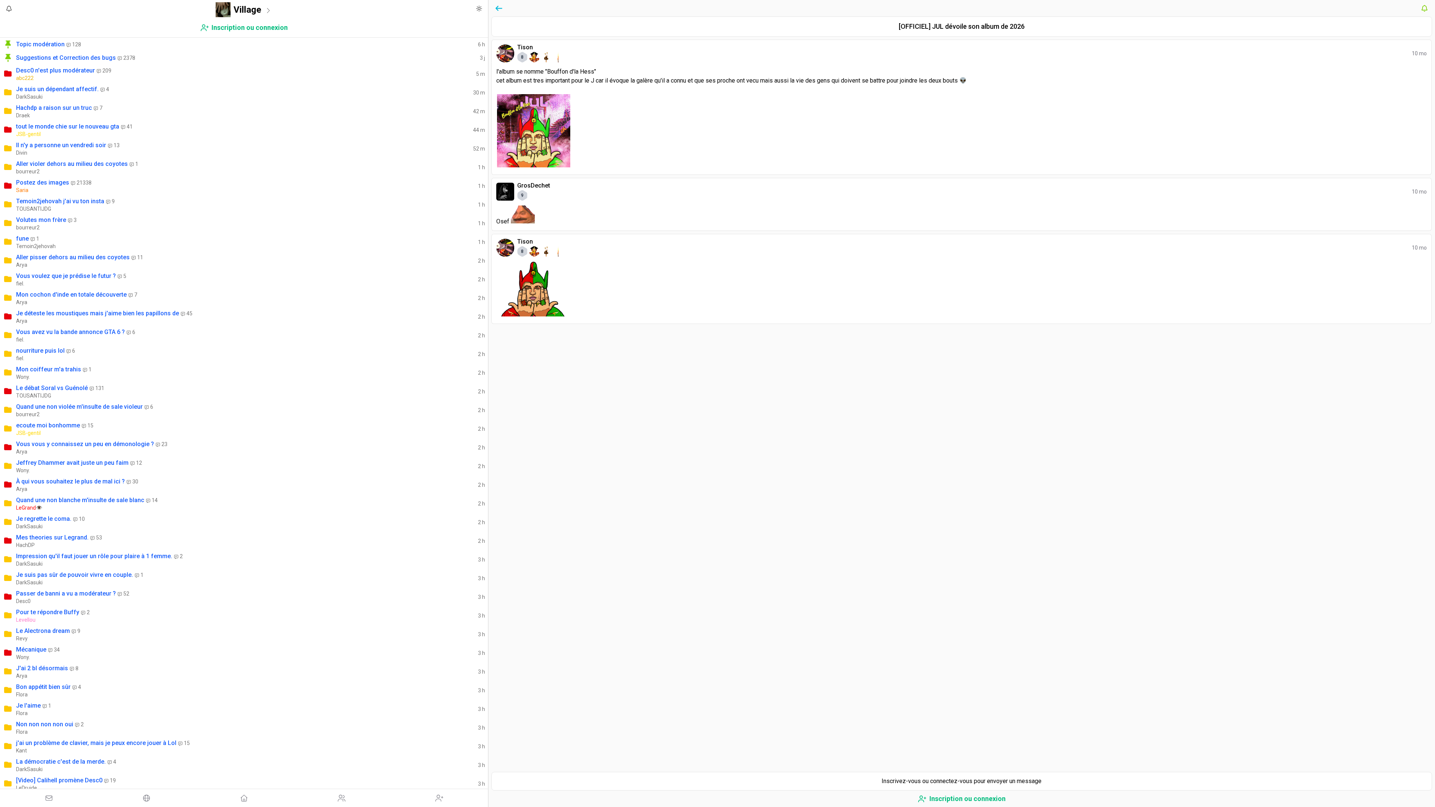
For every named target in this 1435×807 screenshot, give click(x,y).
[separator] (489, 403)
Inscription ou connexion (250, 27)
